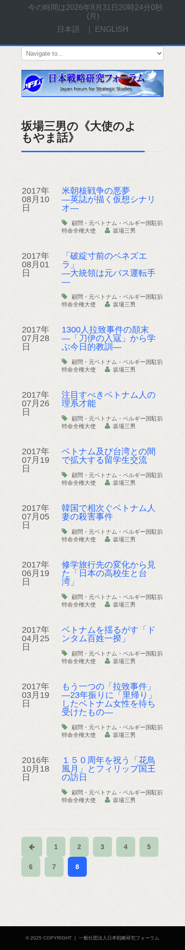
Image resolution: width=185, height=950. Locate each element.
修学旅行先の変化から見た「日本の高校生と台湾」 (109, 573)
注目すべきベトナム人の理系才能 (109, 399)
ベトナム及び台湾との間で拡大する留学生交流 (109, 456)
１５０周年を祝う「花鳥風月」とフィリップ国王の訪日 (109, 768)
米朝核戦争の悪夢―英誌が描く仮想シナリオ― (109, 199)
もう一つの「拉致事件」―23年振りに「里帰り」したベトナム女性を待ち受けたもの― (109, 699)
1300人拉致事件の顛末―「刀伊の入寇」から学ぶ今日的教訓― (109, 338)
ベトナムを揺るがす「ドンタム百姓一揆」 (109, 634)
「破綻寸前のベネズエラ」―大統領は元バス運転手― (109, 268)
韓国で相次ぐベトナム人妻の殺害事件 (109, 512)
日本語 (68, 29)
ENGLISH (112, 29)
